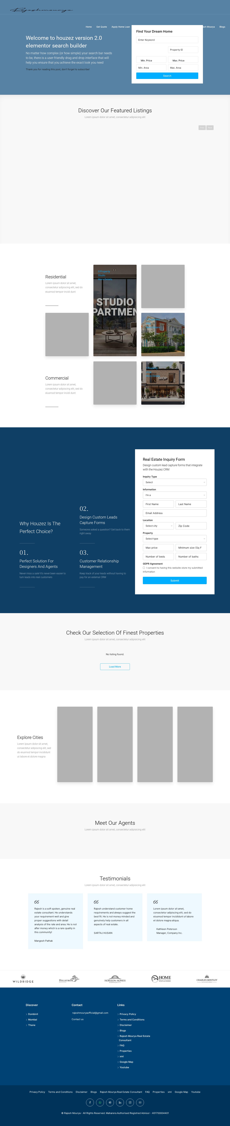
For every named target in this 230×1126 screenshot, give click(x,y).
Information (149, 489)
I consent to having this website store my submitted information (173, 569)
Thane (31, 1025)
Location (148, 520)
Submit (175, 580)
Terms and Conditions (132, 1019)
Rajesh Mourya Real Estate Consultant (121, 1091)
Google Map (126, 1061)
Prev (202, 127)
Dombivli (33, 1014)
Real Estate (182, 26)
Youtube (124, 1067)
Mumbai (32, 1019)
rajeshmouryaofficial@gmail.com (90, 1012)
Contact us (78, 1019)
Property (148, 533)
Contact (139, 26)
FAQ (122, 1045)
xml (122, 1056)
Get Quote (101, 26)
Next (210, 127)
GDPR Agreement (153, 563)
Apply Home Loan (121, 26)
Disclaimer (126, 1025)
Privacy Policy (128, 1014)
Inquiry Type (150, 476)
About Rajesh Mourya (204, 26)
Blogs (222, 26)
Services (151, 26)
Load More (115, 666)
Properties (166, 26)
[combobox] (146, 63)
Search (167, 75)
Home (89, 26)
